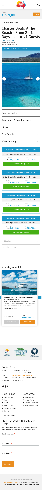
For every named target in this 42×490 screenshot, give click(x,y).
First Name (7, 443)
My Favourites (9, 415)
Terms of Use (29, 397)
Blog (5, 400)
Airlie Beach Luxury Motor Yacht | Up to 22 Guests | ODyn (18, 298)
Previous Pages (11, 22)
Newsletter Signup (10, 408)
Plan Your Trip (8, 397)
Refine (36, 14)
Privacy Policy (29, 400)
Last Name (7, 453)
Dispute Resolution (31, 405)
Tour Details (11, 322)
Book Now (27, 322)
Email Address (8, 434)
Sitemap (6, 411)
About (6, 403)
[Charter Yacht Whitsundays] (21, 79)
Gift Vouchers (8, 405)
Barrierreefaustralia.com (12, 482)
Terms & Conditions (31, 403)
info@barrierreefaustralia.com (22, 375)
